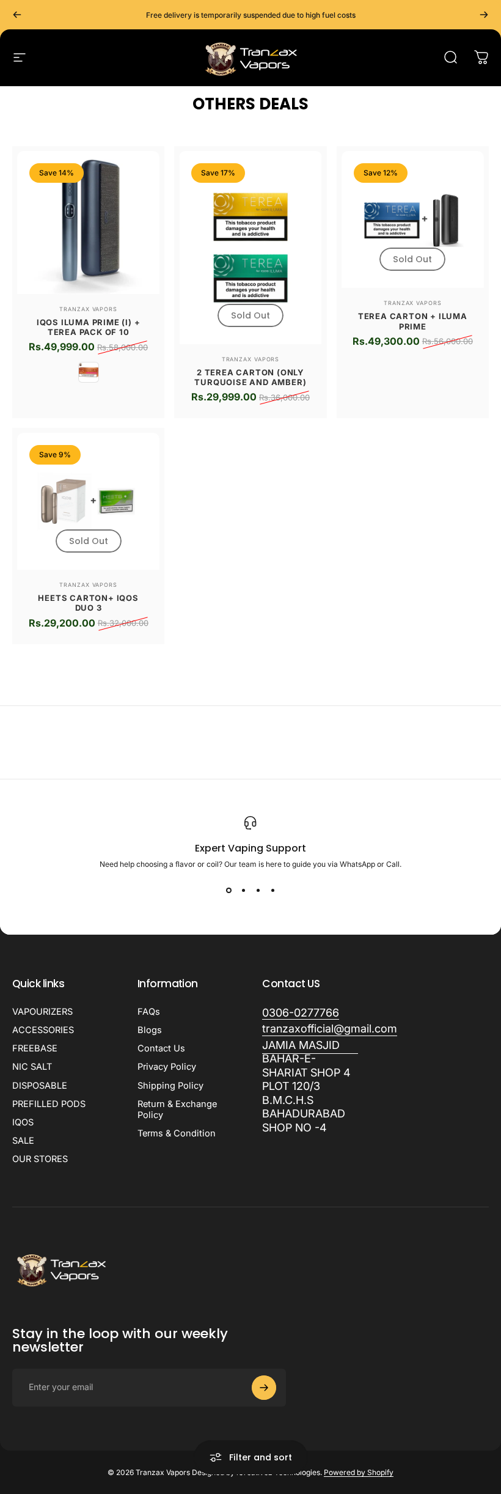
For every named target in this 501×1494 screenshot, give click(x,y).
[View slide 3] (257, 890)
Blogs (149, 1030)
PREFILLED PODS (49, 1103)
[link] (310, 1087)
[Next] (483, 14)
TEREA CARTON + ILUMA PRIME (412, 321)
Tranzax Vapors (88, 309)
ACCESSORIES (43, 1030)
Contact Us (161, 1048)
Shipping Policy (170, 1085)
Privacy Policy (166, 1066)
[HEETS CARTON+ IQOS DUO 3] (88, 501)
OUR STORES (40, 1159)
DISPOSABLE (39, 1085)
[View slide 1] (228, 890)
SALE (23, 1140)
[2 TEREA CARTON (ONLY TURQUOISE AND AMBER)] (250, 247)
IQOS (23, 1122)
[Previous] (17, 14)
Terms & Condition (176, 1133)
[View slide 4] (272, 890)
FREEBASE (34, 1048)
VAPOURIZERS (42, 1011)
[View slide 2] (243, 890)
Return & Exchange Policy (177, 1109)
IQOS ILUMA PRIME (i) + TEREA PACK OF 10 (89, 327)
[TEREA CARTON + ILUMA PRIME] (413, 219)
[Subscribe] (264, 1387)
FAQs (148, 1011)
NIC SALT (32, 1066)
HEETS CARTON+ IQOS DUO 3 (88, 603)
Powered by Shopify (358, 1472)
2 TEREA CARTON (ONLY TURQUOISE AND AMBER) (250, 377)
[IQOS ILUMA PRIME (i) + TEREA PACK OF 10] (88, 222)
